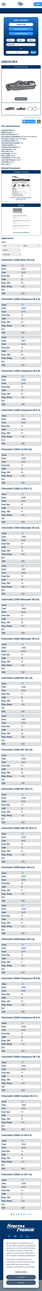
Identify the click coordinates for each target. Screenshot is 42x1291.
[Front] (21, 109)
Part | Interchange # (21, 29)
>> (30, 1214)
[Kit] (32, 109)
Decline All (21, 1282)
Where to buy (29, 121)
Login (37, 4)
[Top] (10, 109)
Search (33, 52)
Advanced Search (21, 33)
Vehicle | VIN (21, 24)
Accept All (21, 1277)
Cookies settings (21, 1272)
